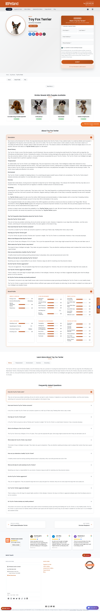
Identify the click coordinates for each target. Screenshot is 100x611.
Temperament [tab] (19, 363)
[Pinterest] (19, 598)
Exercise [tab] (38, 363)
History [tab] (10, 363)
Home (7, 74)
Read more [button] (32, 547)
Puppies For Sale (18, 9)
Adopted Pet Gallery (37, 9)
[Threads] (25, 598)
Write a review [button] (15, 545)
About (9, 79)
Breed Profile (17, 79)
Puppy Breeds (48, 9)
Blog (55, 9)
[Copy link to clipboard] (44, 34)
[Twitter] (17, 598)
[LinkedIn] (27, 598)
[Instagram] (11, 598)
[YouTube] (14, 598)
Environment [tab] (29, 363)
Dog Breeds (12, 74)
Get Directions (12, 575)
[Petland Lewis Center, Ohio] (12, 3)
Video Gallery (27, 9)
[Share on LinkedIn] (33, 34)
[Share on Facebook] (30, 34)
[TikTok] (22, 598)
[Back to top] (93, 555)
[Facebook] (8, 598)
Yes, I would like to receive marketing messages (72, 47)
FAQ (25, 79)
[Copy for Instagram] (40, 34)
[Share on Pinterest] (37, 34)
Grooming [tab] (46, 363)
